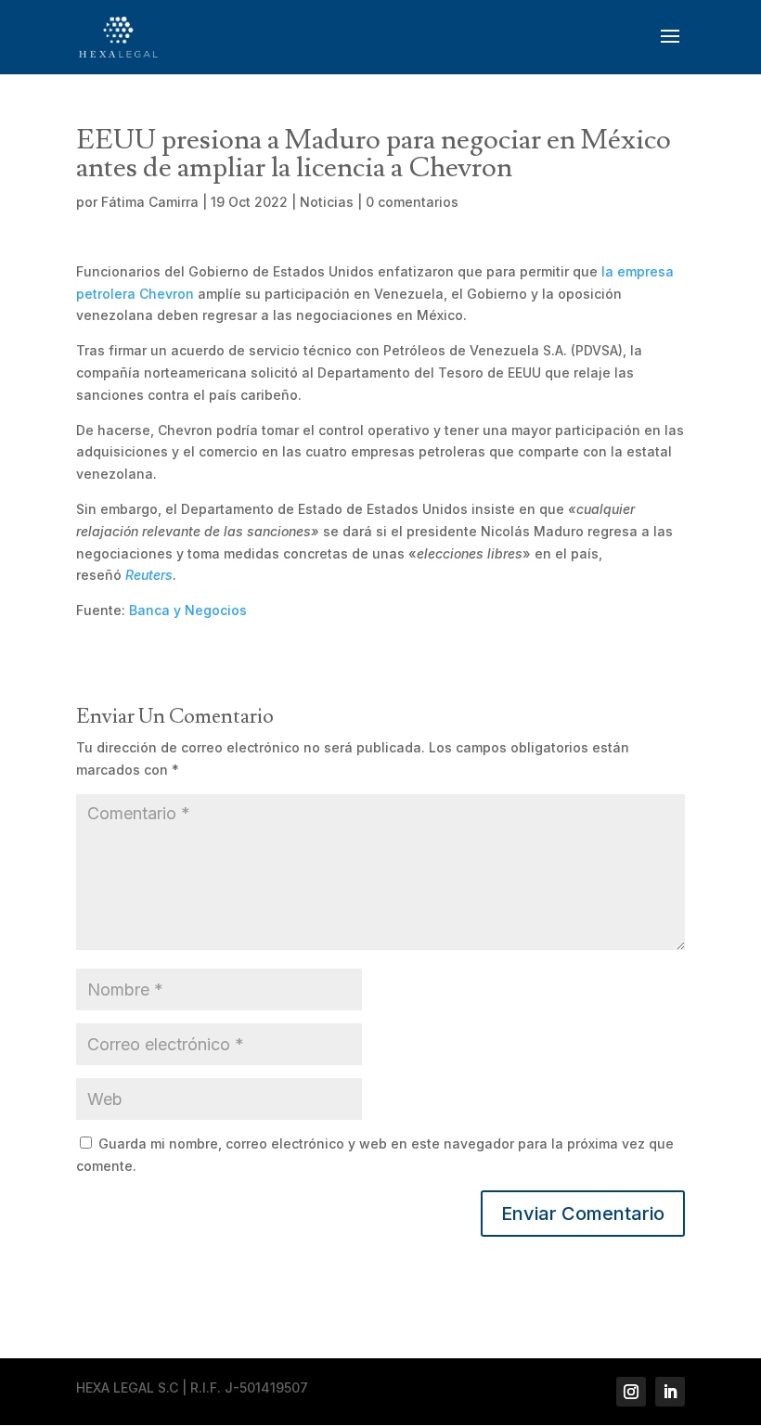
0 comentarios (412, 202)
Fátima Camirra (150, 202)
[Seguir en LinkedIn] (670, 1392)
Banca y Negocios (188, 610)
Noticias (327, 202)
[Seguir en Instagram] (631, 1392)
